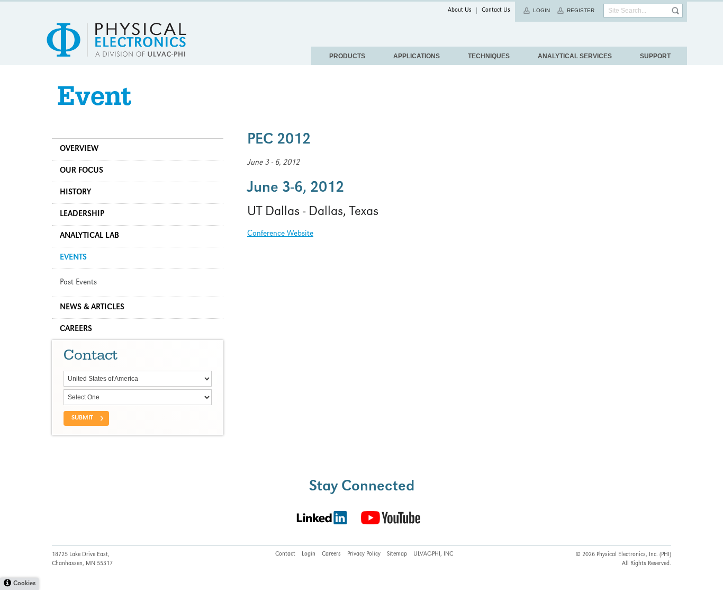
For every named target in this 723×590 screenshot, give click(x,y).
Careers (76, 329)
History (75, 193)
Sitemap (397, 554)
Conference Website (280, 234)
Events (73, 258)
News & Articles (92, 307)
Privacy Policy (364, 554)
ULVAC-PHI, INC (433, 554)
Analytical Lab (89, 236)
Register (580, 10)
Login (541, 10)
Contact (285, 554)
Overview (79, 149)
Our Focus (81, 171)
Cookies (24, 583)
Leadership (82, 214)
